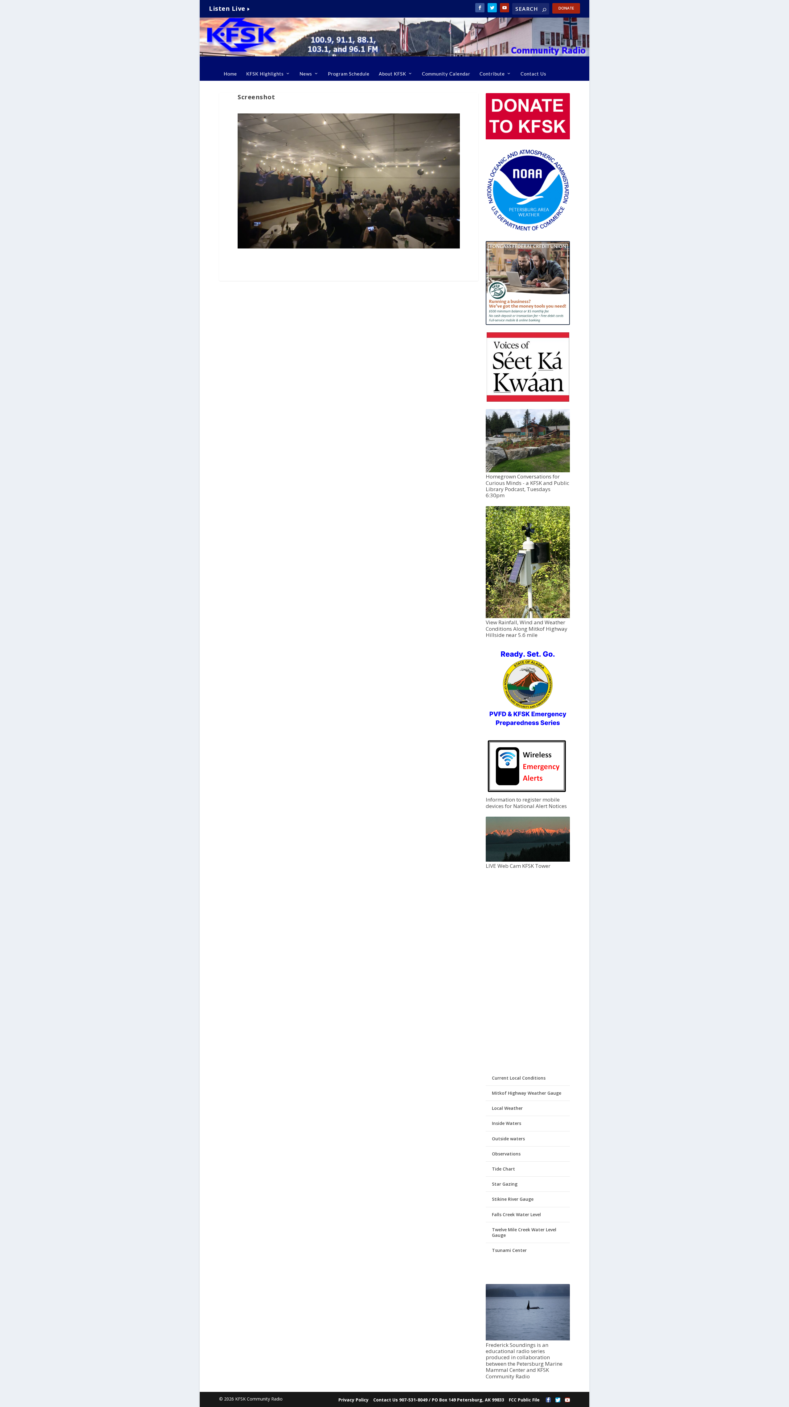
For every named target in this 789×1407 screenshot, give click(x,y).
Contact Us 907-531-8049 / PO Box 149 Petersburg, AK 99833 (438, 1400)
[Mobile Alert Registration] (527, 794)
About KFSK (392, 73)
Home (230, 73)
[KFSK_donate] (528, 138)
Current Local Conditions (519, 1078)
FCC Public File (524, 1400)
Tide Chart (503, 1169)
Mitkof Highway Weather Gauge (526, 1093)
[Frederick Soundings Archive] (528, 1339)
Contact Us (533, 73)
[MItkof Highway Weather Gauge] (528, 616)
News (306, 73)
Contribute (492, 73)
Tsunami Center (509, 1250)
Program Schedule (349, 73)
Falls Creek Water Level (516, 1214)
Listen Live (227, 8)
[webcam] (528, 860)
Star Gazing (504, 1184)
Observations (506, 1154)
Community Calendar (446, 73)
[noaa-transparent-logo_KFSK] (528, 230)
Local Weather (507, 1108)
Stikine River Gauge (512, 1199)
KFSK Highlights (265, 73)
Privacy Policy (353, 1400)
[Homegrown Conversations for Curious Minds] (528, 471)
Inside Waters (506, 1123)
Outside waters (508, 1139)
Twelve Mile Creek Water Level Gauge (524, 1232)
